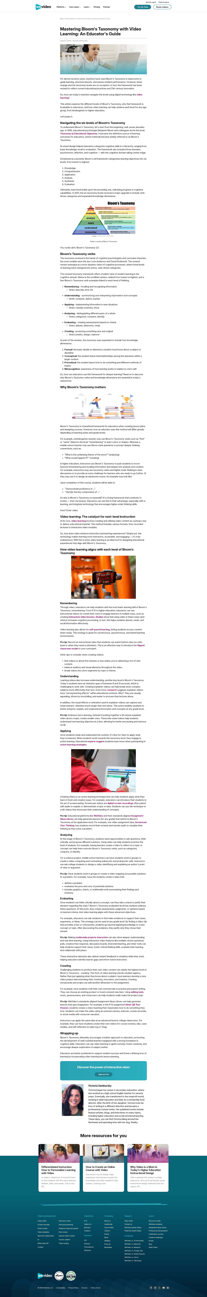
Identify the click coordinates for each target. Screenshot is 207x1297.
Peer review (63, 1232)
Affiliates (107, 1241)
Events (106, 1234)
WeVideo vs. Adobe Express (135, 1254)
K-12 (85, 1221)
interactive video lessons (82, 617)
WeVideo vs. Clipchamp (133, 1260)
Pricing (97, 7)
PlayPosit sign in (164, 2)
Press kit (107, 1244)
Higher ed (87, 1224)
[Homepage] (43, 7)
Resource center (155, 1221)
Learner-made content (67, 1236)
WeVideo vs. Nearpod (132, 1247)
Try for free (142, 7)
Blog (61, 18)
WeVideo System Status (133, 1227)
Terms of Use (95, 1288)
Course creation (64, 1239)
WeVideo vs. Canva (131, 1257)
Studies (100, 617)
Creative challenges (156, 1237)
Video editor (42, 1221)
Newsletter (108, 1247)
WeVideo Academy (155, 1224)
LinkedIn (167, 1287)
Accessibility (60, 1288)
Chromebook (89, 1247)
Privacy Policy (73, 1288)
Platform (61, 7)
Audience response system (68, 1228)
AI (38, 1239)
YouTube (163, 1287)
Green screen (42, 1228)
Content (40, 1247)
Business (87, 1227)
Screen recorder (44, 1225)
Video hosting (64, 1243)
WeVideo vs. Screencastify (134, 1241)
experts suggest (96, 741)
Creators (87, 1231)
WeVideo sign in (151, 2)
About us (107, 1221)
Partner (106, 7)
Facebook (151, 1287)
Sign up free (103, 1074)
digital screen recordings (120, 803)
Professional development (158, 1231)
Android (87, 1244)
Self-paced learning (66, 1225)
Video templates (43, 1232)
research (112, 690)
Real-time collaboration (46, 1236)
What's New (153, 1247)
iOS (85, 1240)
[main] (103, 599)
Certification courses (156, 1234)
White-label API (43, 1243)
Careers (107, 1231)
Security (84, 1288)
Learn (86, 7)
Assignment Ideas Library (157, 1227)
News (106, 1237)
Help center (129, 1221)
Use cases (74, 7)
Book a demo (162, 7)
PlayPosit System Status (133, 1231)
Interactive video (65, 1221)
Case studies (109, 1227)
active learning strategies (73, 744)
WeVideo (99, 816)
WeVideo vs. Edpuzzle (133, 1244)
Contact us (128, 1224)
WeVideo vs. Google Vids (134, 1251)
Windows (87, 1250)
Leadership (108, 1224)
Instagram (155, 1287)
